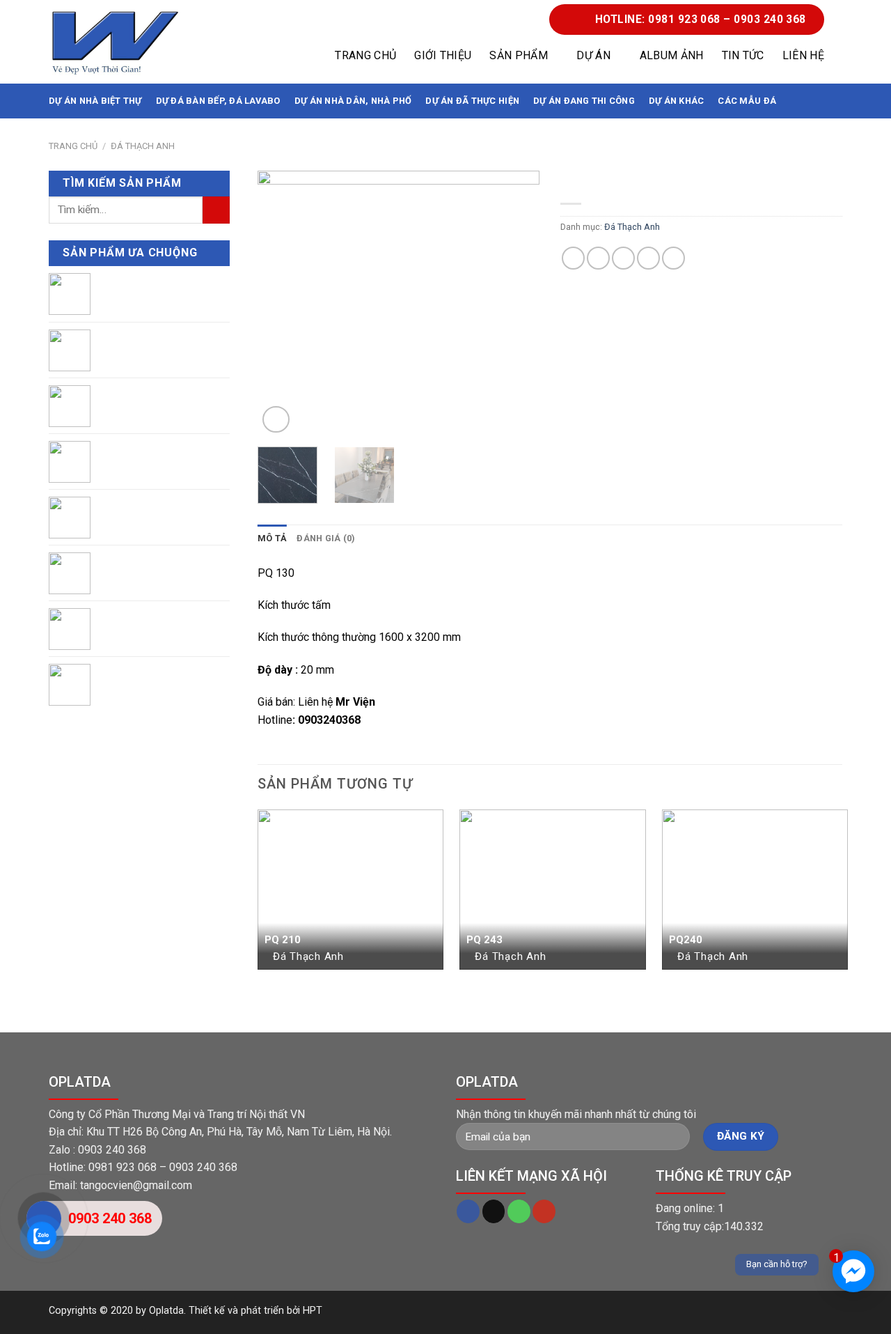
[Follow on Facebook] (468, 1211)
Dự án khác (676, 100)
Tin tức (743, 55)
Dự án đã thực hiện (472, 100)
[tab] (272, 538)
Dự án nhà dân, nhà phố (353, 100)
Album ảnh (672, 55)
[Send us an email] (493, 1211)
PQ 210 (283, 939)
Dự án (593, 55)
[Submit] (216, 210)
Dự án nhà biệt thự (95, 100)
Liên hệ (803, 55)
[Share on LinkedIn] (673, 258)
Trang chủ (365, 55)
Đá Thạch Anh (143, 146)
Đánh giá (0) (326, 538)
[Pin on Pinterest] (648, 258)
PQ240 (685, 939)
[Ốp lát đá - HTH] (115, 42)
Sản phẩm (518, 55)
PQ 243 (484, 939)
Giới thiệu (442, 55)
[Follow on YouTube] (544, 1211)
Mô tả (272, 538)
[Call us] (518, 1211)
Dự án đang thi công (584, 100)
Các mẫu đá (747, 100)
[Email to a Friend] (623, 258)
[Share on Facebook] (573, 258)
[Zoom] (276, 419)
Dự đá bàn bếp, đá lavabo (218, 100)
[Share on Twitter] (598, 258)
